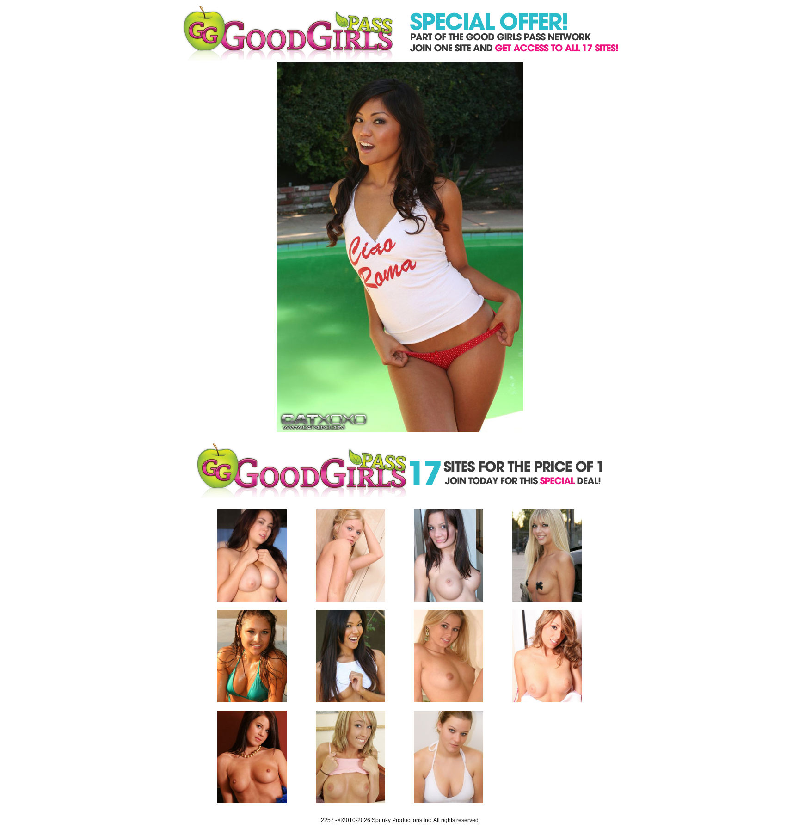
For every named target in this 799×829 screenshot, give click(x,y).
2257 (327, 820)
